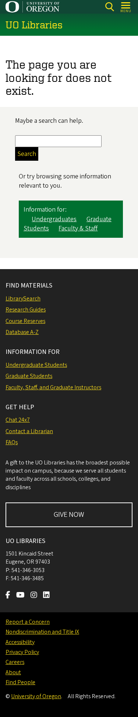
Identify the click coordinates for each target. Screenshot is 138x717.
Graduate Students (29, 376)
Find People (20, 682)
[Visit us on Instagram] (34, 596)
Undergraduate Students (36, 365)
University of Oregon (36, 696)
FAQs (12, 442)
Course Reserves (25, 321)
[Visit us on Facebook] (8, 596)
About (13, 672)
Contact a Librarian (29, 431)
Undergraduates (54, 219)
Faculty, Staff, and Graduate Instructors (53, 387)
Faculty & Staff (78, 228)
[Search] (109, 6)
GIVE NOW (69, 514)
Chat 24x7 (18, 420)
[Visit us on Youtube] (20, 596)
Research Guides (26, 310)
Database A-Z (22, 332)
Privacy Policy (22, 652)
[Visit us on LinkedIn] (46, 596)
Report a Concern (28, 622)
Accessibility (20, 642)
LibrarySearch (23, 299)
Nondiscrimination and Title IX (42, 632)
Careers (15, 662)
